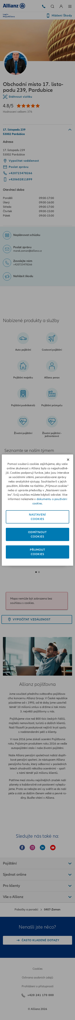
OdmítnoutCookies (37, 534)
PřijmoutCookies (37, 552)
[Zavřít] (68, 460)
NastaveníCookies (37, 517)
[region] (37, 510)
